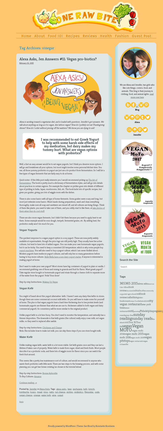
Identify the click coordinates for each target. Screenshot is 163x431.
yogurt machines (26, 250)
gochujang (77, 389)
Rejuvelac (89, 392)
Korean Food (133, 301)
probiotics (78, 392)
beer (69, 389)
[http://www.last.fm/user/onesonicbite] (129, 131)
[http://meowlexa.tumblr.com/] (142, 119)
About (39, 36)
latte (140, 301)
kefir (85, 389)
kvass (33, 392)
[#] (133, 106)
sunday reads (142, 318)
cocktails (136, 290)
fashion (134, 297)
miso (45, 392)
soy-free (130, 315)
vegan (127, 326)
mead (39, 392)
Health (106, 36)
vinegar (37, 395)
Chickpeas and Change (52, 327)
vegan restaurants (136, 341)
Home (26, 36)
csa (128, 297)
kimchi (92, 389)
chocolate (129, 291)
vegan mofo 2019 (137, 337)
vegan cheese (25, 395)
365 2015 (131, 283)
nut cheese (60, 392)
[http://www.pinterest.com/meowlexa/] (137, 119)
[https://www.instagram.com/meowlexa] (126, 119)
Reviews (90, 36)
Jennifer (33, 389)
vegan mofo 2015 (133, 334)
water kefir (46, 395)
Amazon (37, 376)
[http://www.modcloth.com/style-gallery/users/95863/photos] (134, 131)
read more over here (142, 96)
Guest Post (141, 36)
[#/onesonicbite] (145, 131)
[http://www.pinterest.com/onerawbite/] (146, 106)
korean (126, 301)
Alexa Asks (44, 389)
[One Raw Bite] (85, 29)
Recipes (73, 36)
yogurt (60, 395)
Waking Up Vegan (50, 281)
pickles (70, 392)
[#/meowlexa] (147, 119)
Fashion (122, 36)
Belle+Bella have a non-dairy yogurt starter (63, 256)
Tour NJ (132, 322)
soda (97, 392)
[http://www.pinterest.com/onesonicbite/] (139, 131)
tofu (126, 322)
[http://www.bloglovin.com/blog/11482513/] (128, 106)
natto (51, 392)
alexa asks (61, 389)
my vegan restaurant (136, 302)
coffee (143, 290)
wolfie (126, 344)
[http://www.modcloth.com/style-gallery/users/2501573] (132, 119)
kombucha (24, 392)
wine (54, 395)
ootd (130, 311)
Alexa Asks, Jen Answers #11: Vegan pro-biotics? (58, 59)
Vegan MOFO (131, 328)
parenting (136, 311)
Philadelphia (146, 311)
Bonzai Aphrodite (50, 373)
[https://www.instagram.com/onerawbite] (141, 106)
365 (122, 283)
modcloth (145, 301)
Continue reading (28, 382)
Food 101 (55, 36)
